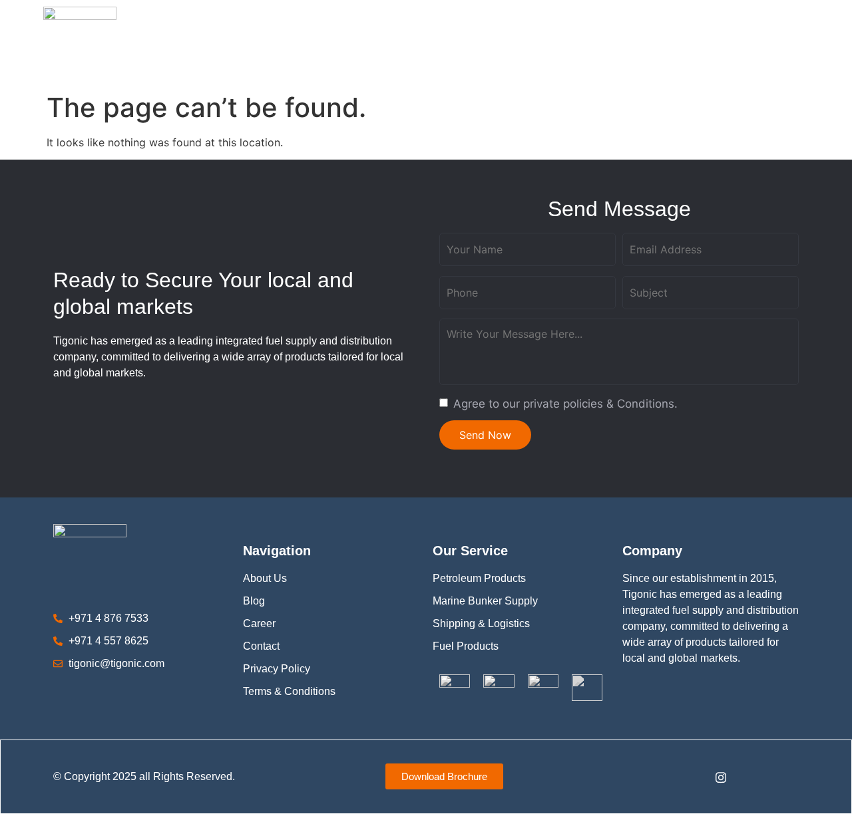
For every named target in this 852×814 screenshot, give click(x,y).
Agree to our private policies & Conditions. (565, 404)
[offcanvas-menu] (805, 43)
